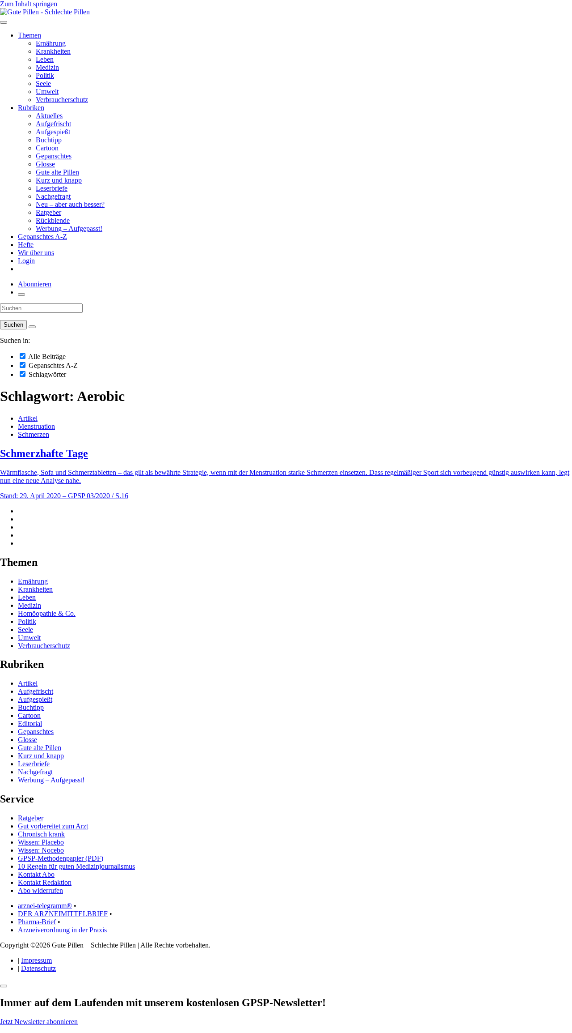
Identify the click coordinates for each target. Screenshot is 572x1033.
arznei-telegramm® (45, 905)
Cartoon (47, 148)
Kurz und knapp (59, 180)
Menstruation (36, 426)
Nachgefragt (53, 196)
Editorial (30, 723)
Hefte (26, 244)
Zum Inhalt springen (28, 4)
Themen (29, 35)
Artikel (28, 418)
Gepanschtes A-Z (42, 236)
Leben (45, 59)
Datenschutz (38, 968)
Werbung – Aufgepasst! (69, 228)
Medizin (47, 67)
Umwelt (47, 91)
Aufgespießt (53, 132)
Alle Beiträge (46, 356)
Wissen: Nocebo (41, 850)
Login (26, 261)
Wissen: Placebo (41, 842)
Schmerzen (33, 434)
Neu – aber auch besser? (70, 204)
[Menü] (3, 22)
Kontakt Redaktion (45, 882)
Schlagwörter (46, 374)
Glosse (45, 164)
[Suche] (21, 294)
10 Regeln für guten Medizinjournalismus (76, 866)
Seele (43, 83)
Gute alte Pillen (57, 172)
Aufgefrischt (53, 124)
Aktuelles (49, 116)
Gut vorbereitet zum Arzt (53, 826)
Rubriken (31, 107)
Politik (45, 75)
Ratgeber (48, 212)
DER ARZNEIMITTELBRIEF (63, 914)
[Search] (32, 326)
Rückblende (53, 220)
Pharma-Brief (37, 922)
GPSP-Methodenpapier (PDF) (60, 858)
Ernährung (51, 43)
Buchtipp (49, 140)
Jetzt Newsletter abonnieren (39, 1021)
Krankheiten (53, 51)
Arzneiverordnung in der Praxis (62, 930)
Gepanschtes (54, 156)
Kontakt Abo (36, 874)
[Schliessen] (3, 986)
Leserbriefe (51, 188)
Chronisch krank (41, 834)
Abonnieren (34, 284)
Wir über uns (36, 252)
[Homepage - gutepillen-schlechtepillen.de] (45, 12)
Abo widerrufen (40, 890)
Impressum (36, 960)
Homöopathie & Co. (47, 613)
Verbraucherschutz (62, 99)
